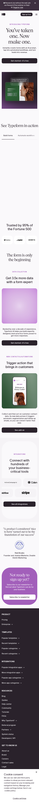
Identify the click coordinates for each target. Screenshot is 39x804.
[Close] (36, 772)
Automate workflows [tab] (26, 135)
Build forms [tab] (8, 135)
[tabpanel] (19, 178)
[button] (7, 624)
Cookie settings (19, 798)
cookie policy (9, 791)
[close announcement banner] (35, 3)
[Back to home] (4, 14)
